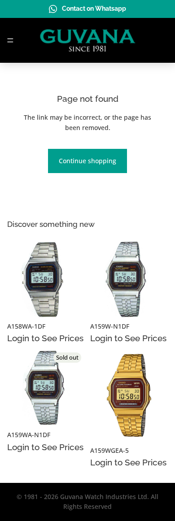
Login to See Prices (45, 338)
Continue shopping (87, 160)
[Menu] (10, 40)
